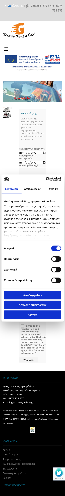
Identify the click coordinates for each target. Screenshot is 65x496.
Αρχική (7, 449)
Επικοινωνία (10, 468)
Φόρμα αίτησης (12, 459)
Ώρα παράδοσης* (28, 165)
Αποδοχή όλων (32, 295)
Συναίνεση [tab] (11, 188)
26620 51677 (39, 6)
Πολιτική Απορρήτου (15, 473)
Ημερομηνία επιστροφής (26, 157)
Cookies (7, 477)
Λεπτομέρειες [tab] (32, 188)
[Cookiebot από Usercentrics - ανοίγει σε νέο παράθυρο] (46, 179)
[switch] (56, 259)
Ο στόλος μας (10, 454)
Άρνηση (32, 314)
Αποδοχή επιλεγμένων (32, 304)
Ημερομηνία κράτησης (31, 148)
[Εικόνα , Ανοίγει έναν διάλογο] (32, 91)
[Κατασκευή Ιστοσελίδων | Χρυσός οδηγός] (32, 430)
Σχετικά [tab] (53, 188)
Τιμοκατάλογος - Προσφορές (19, 463)
